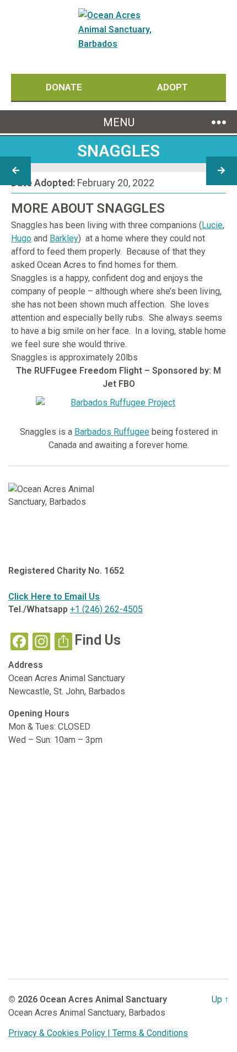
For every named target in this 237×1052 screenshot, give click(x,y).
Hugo (21, 238)
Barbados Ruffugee (111, 432)
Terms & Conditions (150, 1033)
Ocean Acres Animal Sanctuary (103, 999)
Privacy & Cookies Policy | (60, 1033)
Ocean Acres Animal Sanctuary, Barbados (86, 1012)
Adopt (172, 87)
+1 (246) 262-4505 (106, 609)
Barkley (64, 238)
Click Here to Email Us (54, 596)
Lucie (212, 225)
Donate (65, 87)
